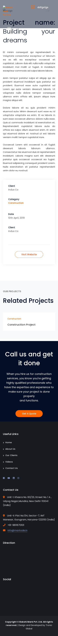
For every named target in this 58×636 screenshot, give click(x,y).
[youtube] (9, 478)
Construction (16, 202)
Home (8, 442)
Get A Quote (29, 413)
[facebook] (4, 478)
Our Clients (11, 455)
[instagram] (18, 478)
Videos (9, 461)
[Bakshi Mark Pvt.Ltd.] (8, 11)
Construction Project (21, 324)
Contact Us (11, 468)
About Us (10, 448)
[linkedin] (14, 478)
